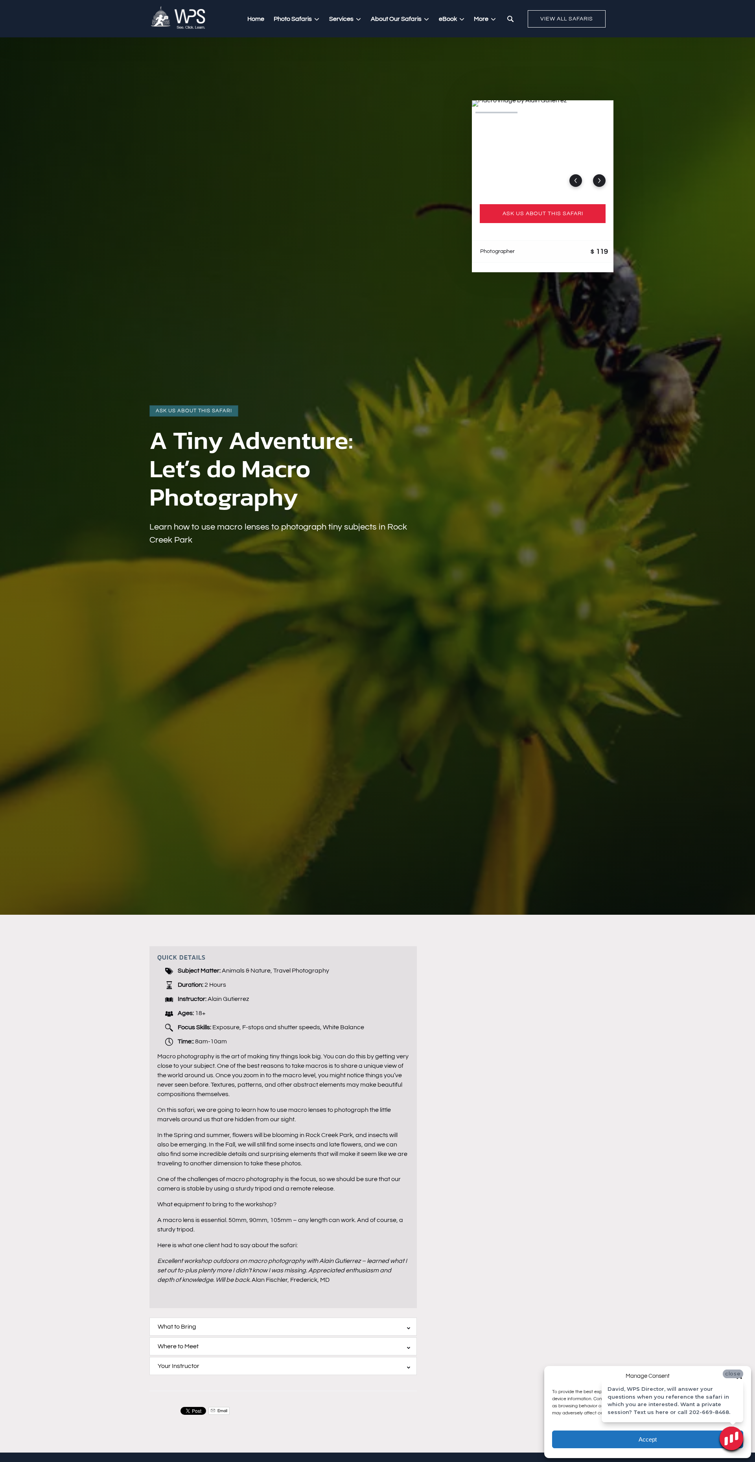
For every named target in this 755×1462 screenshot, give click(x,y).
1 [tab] (496, 112)
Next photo (599, 180)
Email (222, 1410)
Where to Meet (178, 1346)
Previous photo (575, 180)
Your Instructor (178, 1366)
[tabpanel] (542, 147)
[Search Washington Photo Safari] (510, 18)
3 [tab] (589, 112)
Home (255, 19)
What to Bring (177, 1327)
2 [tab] (542, 112)
